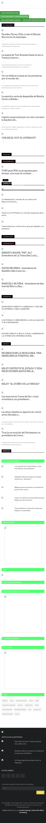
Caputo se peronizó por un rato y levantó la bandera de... (23, 118)
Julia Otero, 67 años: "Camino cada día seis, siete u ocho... (28, 743)
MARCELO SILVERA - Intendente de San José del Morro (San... (23, 285)
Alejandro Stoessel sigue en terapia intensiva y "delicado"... (28, 478)
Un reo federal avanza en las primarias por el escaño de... (22, 77)
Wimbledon (29, 705)
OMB (37, 701)
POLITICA (6, 154)
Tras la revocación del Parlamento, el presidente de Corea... (21, 434)
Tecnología (8, 237)
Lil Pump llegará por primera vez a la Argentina (28, 761)
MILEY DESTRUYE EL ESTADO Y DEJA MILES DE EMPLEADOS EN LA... (22, 369)
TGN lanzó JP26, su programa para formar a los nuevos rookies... (19, 172)
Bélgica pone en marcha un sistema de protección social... (29, 488)
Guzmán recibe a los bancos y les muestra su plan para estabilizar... (29, 752)
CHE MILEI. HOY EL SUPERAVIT (19, 138)
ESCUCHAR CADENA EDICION (33, 20)
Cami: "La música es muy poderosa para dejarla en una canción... (29, 499)
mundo (6, 344)
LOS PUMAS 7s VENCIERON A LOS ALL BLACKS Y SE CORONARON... (23, 321)
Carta (31, 701)
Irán (30, 709)
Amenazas (37, 709)
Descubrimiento (7, 714)
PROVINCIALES (8, 243)
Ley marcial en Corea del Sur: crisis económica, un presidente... (20, 398)
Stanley (4, 701)
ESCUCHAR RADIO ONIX (9, 13)
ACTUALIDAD (8, 25)
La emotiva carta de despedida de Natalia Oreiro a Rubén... (23, 97)
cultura (6, 184)
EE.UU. (17, 714)
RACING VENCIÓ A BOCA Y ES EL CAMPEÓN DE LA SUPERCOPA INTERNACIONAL (23, 335)
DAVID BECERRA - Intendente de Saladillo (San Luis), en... (19, 269)
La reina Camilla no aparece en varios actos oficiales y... (21, 413)
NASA (37, 705)
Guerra (20, 705)
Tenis (11, 701)
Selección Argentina (8, 705)
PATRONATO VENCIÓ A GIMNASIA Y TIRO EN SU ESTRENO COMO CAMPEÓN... (22, 308)
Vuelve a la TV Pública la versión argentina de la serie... (23, 214)
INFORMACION (8, 161)
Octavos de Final (21, 701)
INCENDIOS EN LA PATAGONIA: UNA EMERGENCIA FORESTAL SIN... (22, 354)
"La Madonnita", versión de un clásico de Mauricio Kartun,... (19, 200)
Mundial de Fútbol (20, 709)
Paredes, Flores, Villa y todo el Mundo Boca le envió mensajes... (21, 35)
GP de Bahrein (7, 709)
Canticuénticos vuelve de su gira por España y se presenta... (23, 227)
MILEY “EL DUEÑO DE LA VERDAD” (21, 384)
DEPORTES (7, 297)
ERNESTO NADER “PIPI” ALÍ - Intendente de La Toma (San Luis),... (20, 254)
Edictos (6, 451)
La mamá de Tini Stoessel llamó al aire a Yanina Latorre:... (22, 56)
